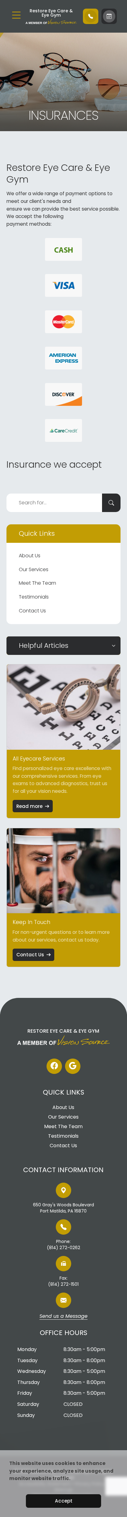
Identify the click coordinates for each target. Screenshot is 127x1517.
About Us (29, 555)
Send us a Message (63, 1317)
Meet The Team (37, 583)
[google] (72, 1066)
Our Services (33, 569)
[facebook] (54, 1066)
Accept (63, 1501)
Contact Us (32, 610)
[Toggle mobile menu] (16, 15)
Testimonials (34, 596)
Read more (29, 806)
